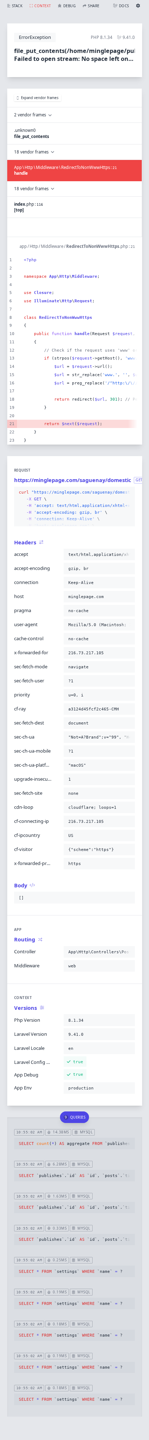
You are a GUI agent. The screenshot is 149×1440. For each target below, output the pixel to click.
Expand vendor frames (40, 97)
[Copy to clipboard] (128, 492)
